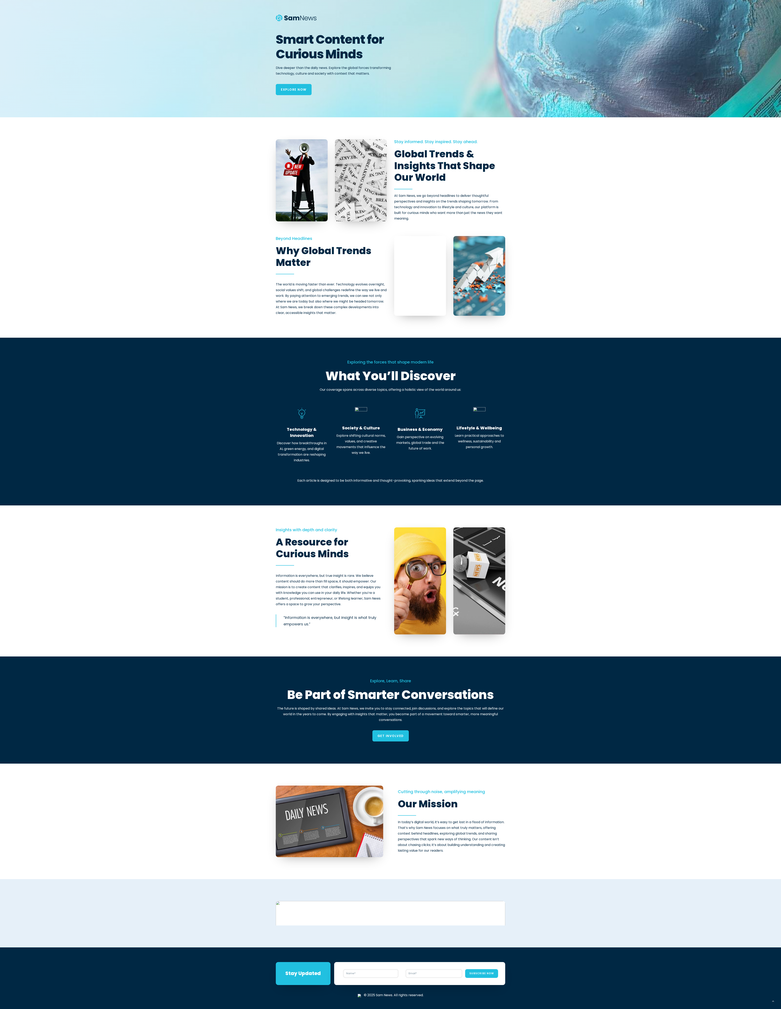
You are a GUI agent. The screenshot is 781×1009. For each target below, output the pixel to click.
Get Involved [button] (390, 736)
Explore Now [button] (294, 89)
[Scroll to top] (773, 1000)
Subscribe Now (481, 973)
